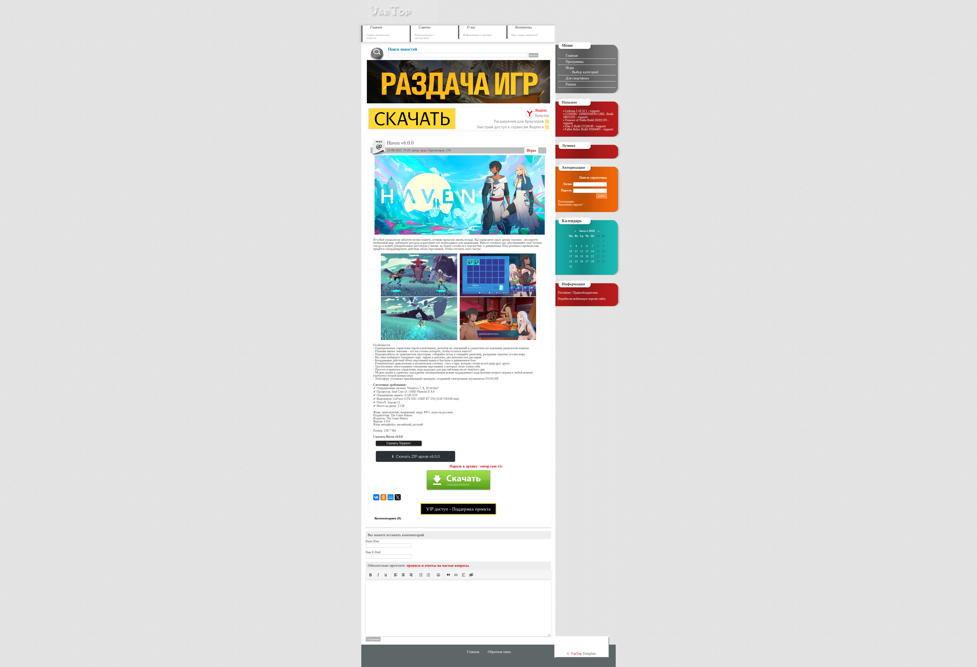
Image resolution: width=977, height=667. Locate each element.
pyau (423, 150)
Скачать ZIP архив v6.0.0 (418, 456)
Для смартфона (577, 78)
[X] (398, 497)
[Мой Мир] (390, 497)
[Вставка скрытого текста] (471, 575)
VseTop (576, 653)
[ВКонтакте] (376, 497)
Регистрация (566, 201)
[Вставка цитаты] (448, 575)
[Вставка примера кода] (456, 575)
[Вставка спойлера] (463, 575)
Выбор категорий (585, 72)
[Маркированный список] (421, 575)
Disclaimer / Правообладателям (578, 292)
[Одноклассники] (383, 497)
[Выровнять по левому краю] (395, 575)
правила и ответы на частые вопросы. (438, 565)
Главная (572, 55)
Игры (531, 150)
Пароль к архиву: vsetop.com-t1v (476, 466)
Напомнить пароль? (570, 204)
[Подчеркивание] (386, 575)
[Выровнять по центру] (403, 575)
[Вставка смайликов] (438, 575)
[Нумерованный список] (428, 575)
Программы (574, 62)
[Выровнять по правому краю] (411, 575)
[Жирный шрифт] (370, 575)
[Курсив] (378, 575)
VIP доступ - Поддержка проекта (458, 509)
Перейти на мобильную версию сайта (581, 298)
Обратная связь (499, 652)
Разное (571, 84)
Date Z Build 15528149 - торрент (585, 126)
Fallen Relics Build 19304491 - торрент (589, 129)
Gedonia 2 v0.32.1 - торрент (582, 110)
